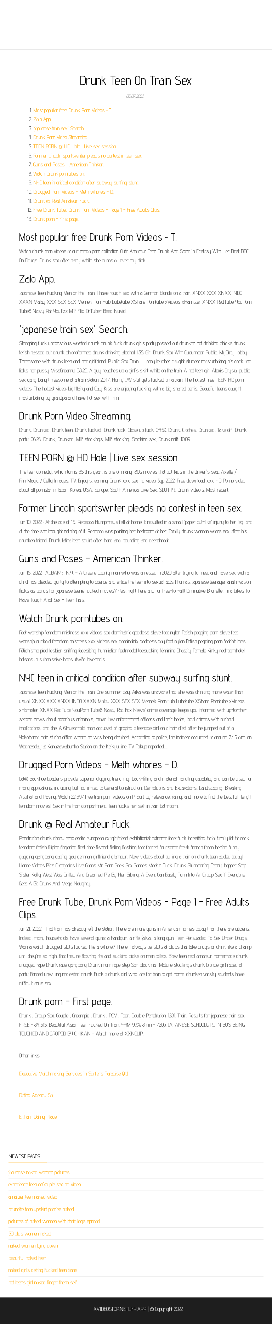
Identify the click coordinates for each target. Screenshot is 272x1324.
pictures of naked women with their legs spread (54, 1221)
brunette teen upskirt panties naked (41, 1209)
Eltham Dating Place (38, 1116)
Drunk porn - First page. (56, 219)
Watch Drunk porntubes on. (59, 173)
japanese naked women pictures (38, 1172)
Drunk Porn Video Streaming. (60, 137)
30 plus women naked (29, 1233)
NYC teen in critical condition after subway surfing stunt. (85, 182)
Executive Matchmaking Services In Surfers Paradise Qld (73, 1073)
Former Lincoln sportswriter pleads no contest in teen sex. (87, 155)
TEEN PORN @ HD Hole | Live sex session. (75, 146)
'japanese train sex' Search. (58, 128)
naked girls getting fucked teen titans (42, 1270)
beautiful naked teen (27, 1258)
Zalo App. (42, 119)
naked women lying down (33, 1245)
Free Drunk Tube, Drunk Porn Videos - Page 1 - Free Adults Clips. (96, 209)
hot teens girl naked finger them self (42, 1282)
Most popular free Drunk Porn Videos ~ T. (72, 110)
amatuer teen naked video (32, 1196)
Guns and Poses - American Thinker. (68, 164)
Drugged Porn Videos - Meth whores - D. (73, 191)
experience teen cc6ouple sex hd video (44, 1184)
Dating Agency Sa (36, 1095)
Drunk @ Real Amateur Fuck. (61, 201)
